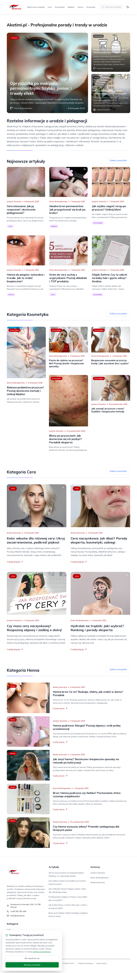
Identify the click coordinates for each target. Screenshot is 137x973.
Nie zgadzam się (32, 958)
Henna (80, 7)
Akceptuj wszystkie (32, 965)
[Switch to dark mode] (127, 7)
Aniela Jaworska (14, 533)
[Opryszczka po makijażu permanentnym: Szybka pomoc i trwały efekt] (47, 73)
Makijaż (71, 7)
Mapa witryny (101, 963)
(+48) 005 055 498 (18, 911)
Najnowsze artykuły (36, 7)
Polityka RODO (68, 963)
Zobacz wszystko (118, 160)
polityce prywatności (42, 951)
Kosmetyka (60, 7)
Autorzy (95, 867)
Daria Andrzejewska (58, 201)
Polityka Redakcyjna (85, 963)
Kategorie (12, 923)
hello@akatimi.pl (17, 915)
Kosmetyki (91, 7)
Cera (50, 7)
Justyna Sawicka (14, 201)
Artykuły (54, 867)
